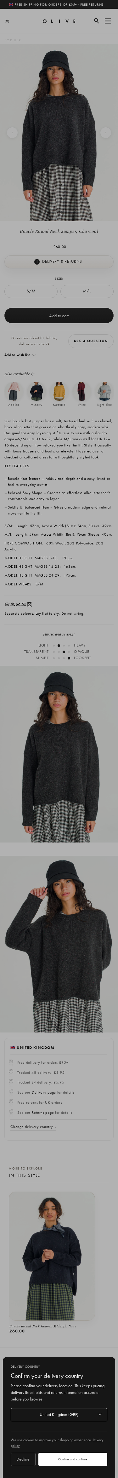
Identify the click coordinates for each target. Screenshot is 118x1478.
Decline (23, 1459)
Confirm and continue (72, 1459)
